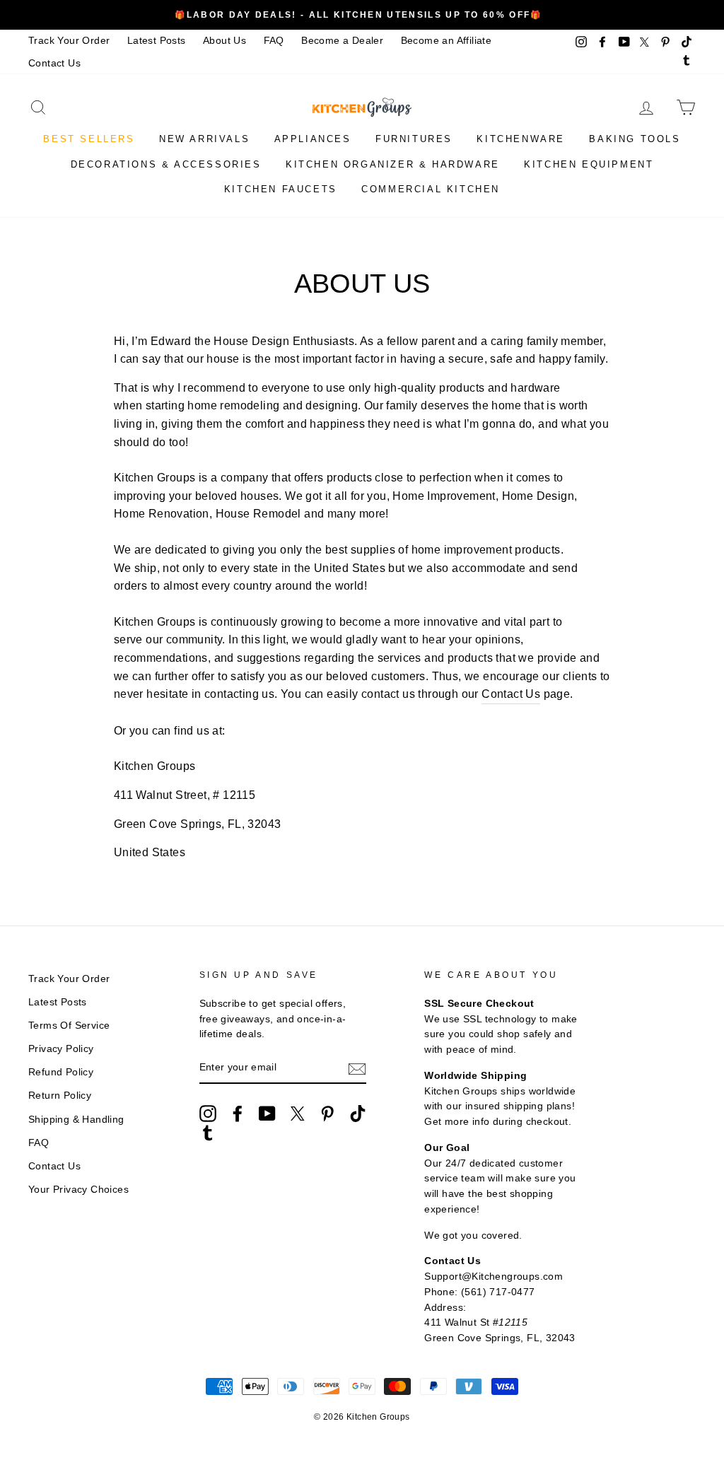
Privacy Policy (61, 1049)
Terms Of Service (69, 1025)
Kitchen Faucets (280, 189)
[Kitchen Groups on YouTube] (267, 1113)
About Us (224, 40)
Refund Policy (60, 1072)
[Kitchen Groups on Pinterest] (327, 1113)
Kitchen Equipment (588, 164)
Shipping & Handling (76, 1119)
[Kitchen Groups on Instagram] (207, 1113)
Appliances (312, 139)
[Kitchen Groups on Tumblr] (207, 1132)
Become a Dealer (342, 40)
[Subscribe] (357, 1068)
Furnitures (413, 139)
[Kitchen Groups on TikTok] (357, 1113)
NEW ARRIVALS (204, 139)
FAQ (274, 40)
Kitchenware (521, 139)
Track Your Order (69, 40)
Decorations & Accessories (166, 164)
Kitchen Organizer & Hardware (393, 164)
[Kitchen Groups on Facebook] (237, 1113)
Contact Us (54, 63)
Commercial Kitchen (430, 189)
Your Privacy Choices (78, 1189)
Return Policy (59, 1095)
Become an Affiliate (446, 40)
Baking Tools (634, 139)
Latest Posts (156, 40)
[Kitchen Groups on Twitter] (297, 1113)
